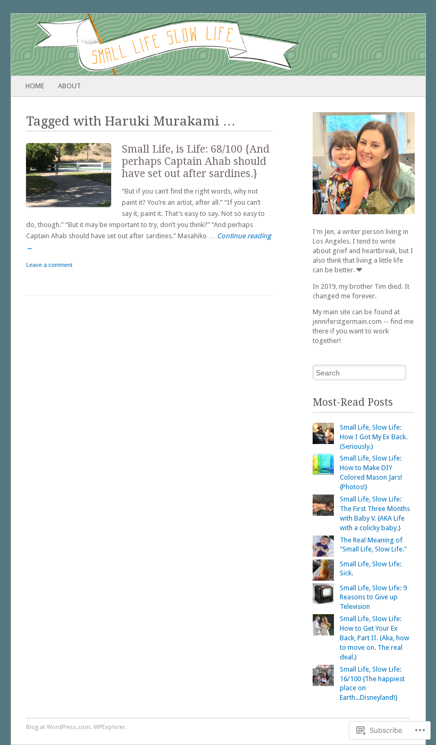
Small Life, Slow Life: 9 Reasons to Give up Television (373, 597)
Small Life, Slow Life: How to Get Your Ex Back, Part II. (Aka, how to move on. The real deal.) (374, 638)
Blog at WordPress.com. (59, 727)
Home (35, 86)
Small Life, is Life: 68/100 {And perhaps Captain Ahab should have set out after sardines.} (196, 161)
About (69, 86)
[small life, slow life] (176, 45)
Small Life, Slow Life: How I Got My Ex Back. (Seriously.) (373, 436)
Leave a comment (49, 265)
